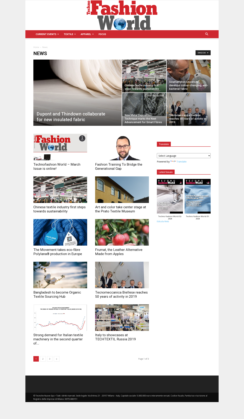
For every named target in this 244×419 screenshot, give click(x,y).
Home (36, 47)
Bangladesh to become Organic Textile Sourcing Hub (57, 294)
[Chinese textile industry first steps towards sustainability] (144, 76)
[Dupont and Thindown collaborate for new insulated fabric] (77, 98)
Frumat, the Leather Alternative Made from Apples (118, 252)
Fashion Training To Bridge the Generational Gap (118, 166)
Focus (102, 34)
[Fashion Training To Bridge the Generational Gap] (122, 147)
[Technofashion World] (122, 15)
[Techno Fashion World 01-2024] (198, 197)
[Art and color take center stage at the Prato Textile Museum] (122, 189)
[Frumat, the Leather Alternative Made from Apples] (122, 232)
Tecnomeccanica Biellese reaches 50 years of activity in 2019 (121, 294)
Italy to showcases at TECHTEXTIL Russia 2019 (115, 337)
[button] (207, 34)
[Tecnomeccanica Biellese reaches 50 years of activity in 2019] (189, 109)
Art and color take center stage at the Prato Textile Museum (120, 209)
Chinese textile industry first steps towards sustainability (59, 209)
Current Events (46, 34)
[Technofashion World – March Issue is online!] (60, 147)
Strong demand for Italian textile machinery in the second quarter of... (58, 339)
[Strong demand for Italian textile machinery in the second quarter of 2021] (60, 317)
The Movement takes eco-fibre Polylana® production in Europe (57, 252)
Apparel (86, 34)
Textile (68, 34)
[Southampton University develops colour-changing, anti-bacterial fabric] (189, 77)
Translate (181, 161)
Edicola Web (163, 221)
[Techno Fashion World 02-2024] (170, 197)
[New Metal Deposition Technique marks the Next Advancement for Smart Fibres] (144, 104)
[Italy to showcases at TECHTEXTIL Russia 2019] (122, 317)
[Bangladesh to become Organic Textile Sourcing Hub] (60, 275)
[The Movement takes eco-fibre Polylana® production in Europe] (60, 232)
